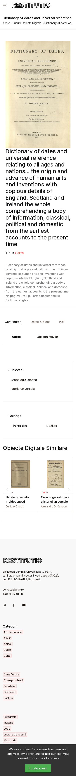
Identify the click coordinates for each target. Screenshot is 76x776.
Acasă (6, 22)
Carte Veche (11, 674)
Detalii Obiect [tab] (40, 322)
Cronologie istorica (24, 380)
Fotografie (10, 716)
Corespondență (13, 680)
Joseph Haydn (47, 337)
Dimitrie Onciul (14, 506)
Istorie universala (23, 388)
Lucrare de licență (15, 734)
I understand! (38, 768)
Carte (19, 253)
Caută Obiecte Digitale (27, 22)
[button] (5, 5)
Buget (7, 649)
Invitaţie (8, 722)
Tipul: (10, 253)
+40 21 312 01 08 (13, 593)
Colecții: (14, 416)
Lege (7, 728)
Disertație (9, 686)
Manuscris (10, 740)
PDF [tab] (62, 322)
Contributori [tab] (13, 322)
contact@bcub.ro (13, 589)
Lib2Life (51, 426)
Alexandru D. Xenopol (54, 506)
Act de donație (13, 632)
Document (10, 692)
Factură (8, 698)
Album (7, 638)
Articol (7, 643)
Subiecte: (15, 370)
